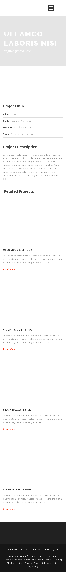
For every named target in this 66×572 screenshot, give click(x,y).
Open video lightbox (17, 250)
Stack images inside (17, 409)
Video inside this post (18, 329)
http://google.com (23, 127)
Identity (24, 134)
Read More (9, 269)
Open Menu (51, 8)
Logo (31, 134)
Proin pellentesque (17, 489)
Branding (14, 134)
